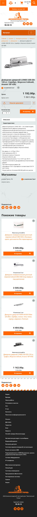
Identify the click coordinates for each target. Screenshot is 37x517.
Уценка (7, 479)
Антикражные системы (12, 476)
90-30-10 (8, 25)
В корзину (26, 111)
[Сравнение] (18, 87)
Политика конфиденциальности (15, 415)
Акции (7, 394)
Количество (5, 110)
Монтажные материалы (12, 465)
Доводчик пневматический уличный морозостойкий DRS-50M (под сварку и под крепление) (18, 277)
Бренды (7, 397)
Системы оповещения (12, 471)
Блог (6, 428)
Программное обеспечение (13, 474)
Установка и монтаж (11, 403)
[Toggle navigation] (3, 3)
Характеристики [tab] (8, 123)
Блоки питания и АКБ (12, 450)
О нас (7, 409)
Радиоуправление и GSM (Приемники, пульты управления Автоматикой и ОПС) (19, 453)
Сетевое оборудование (12, 457)
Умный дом (9, 468)
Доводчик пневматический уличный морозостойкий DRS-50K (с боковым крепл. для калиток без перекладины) (18, 237)
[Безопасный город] (18, 16)
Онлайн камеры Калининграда (15, 434)
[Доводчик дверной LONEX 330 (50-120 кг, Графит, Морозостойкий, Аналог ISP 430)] (18, 344)
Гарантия (8, 425)
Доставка (8, 422)
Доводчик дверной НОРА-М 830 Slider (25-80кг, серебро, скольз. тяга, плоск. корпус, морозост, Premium (18, 317)
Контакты (8, 412)
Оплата (7, 419)
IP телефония (9, 460)
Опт (6, 406)
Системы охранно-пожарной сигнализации (19, 447)
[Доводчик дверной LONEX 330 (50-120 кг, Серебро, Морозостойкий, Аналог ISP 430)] (18, 62)
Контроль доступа (11, 444)
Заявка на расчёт (18, 9)
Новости (8, 431)
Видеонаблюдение (11, 441)
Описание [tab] (6, 119)
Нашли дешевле (16, 103)
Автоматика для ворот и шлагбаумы (16, 438)
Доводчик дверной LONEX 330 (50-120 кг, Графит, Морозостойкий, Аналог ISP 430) (18, 355)
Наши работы (9, 400)
